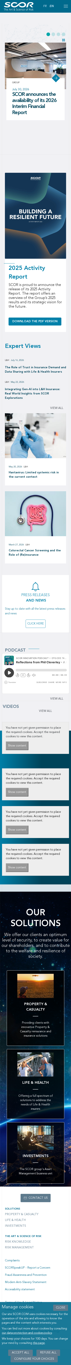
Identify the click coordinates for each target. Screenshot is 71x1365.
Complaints (12, 1260)
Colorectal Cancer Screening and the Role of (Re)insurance (35, 552)
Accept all (20, 1352)
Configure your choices (34, 1359)
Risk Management (19, 1247)
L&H (7, 360)
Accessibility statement (20, 1289)
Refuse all (48, 1352)
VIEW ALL (45, 711)
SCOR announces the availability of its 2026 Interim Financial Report (34, 103)
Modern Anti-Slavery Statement (25, 1282)
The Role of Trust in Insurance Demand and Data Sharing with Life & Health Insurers (35, 369)
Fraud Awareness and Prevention (26, 1275)
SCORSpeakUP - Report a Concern (27, 1267)
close (60, 1307)
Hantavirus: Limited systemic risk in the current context (34, 474)
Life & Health (15, 1220)
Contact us (38, 1198)
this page (39, 1343)
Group (15, 83)
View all (56, 408)
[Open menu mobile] (66, 6)
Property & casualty (21, 1214)
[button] (48, 34)
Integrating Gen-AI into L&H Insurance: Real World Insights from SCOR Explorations (32, 394)
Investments (15, 1226)
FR (45, 6)
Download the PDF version (35, 321)
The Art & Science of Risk (23, 1236)
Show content (17, 745)
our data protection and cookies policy (27, 1333)
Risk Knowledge (18, 1241)
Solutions (12, 1209)
